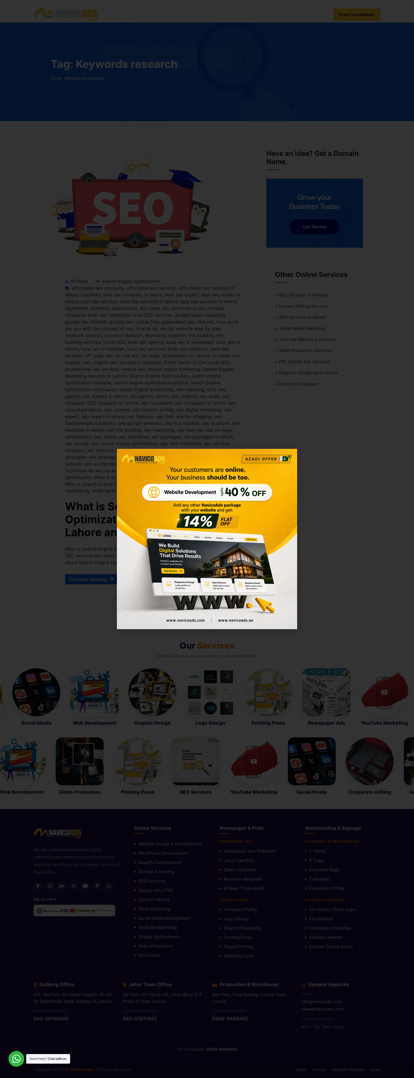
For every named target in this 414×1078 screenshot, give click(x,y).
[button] (289, 456)
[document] (207, 539)
